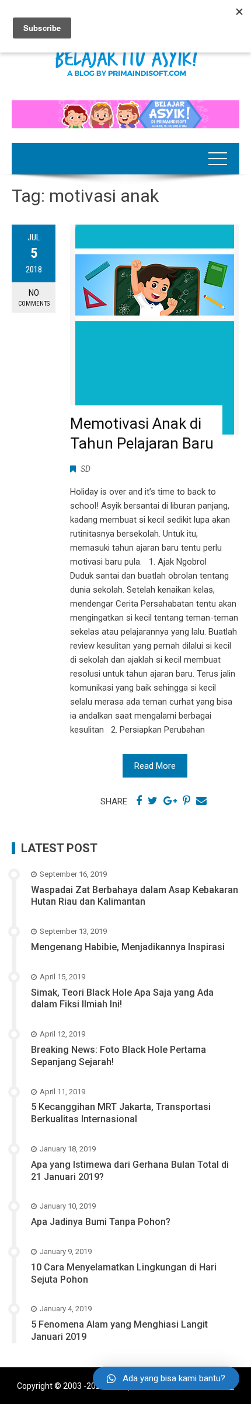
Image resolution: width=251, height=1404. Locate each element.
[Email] (201, 801)
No (34, 297)
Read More (155, 766)
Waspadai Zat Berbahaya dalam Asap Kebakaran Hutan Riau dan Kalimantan (134, 896)
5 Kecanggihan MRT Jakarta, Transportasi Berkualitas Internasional (121, 1113)
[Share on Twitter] (153, 801)
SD (85, 469)
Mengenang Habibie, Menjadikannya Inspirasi (128, 947)
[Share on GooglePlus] (170, 801)
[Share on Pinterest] (186, 801)
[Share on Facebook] (139, 801)
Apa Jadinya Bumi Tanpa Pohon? (100, 1221)
